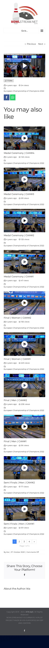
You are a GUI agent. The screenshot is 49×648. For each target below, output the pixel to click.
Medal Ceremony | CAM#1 (19, 276)
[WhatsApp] (13, 97)
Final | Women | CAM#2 (17, 317)
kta (7, 552)
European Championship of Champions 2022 (24, 91)
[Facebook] (6, 97)
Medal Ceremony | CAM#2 (19, 235)
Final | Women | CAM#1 (17, 359)
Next (40, 44)
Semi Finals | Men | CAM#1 (19, 523)
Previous (31, 44)
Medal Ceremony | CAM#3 (19, 194)
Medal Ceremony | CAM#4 (19, 153)
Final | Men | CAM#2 (15, 400)
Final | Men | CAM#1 (15, 441)
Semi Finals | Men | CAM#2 (19, 482)
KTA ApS (29, 612)
